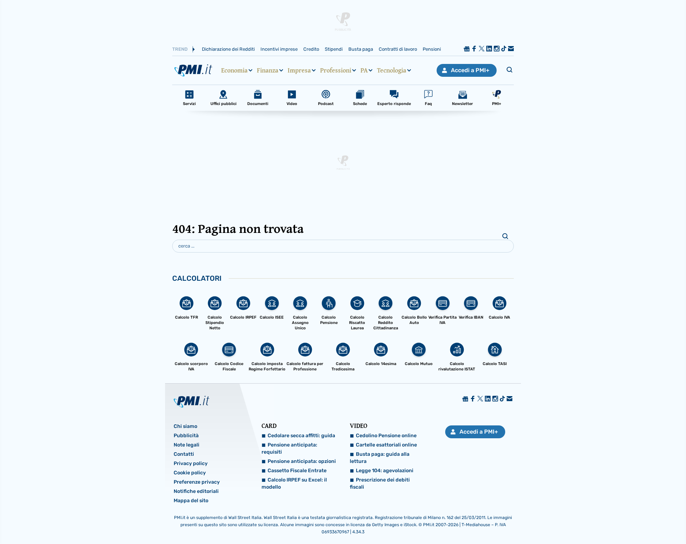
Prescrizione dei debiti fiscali (380, 483)
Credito (311, 49)
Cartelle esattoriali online (386, 445)
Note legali (186, 445)
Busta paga (360, 49)
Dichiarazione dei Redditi (228, 49)
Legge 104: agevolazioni (384, 471)
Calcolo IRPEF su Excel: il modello (294, 483)
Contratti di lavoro (398, 49)
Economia (234, 70)
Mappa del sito (191, 501)
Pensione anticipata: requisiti (289, 448)
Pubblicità (186, 436)
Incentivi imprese (279, 49)
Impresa (299, 70)
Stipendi (334, 49)
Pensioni (432, 49)
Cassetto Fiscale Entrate (297, 471)
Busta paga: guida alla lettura (379, 457)
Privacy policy (191, 463)
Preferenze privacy (197, 482)
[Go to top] (593, 520)
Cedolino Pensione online (386, 436)
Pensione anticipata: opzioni (302, 461)
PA (364, 70)
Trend (180, 49)
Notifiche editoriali (196, 491)
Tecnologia (391, 70)
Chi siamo (185, 426)
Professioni (335, 70)
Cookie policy (190, 473)
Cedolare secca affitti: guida (301, 436)
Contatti (184, 454)
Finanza (267, 70)
